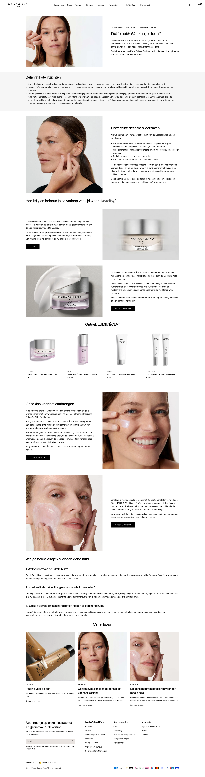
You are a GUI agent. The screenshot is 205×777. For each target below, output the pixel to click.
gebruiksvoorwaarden (63, 746)
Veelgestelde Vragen (121, 739)
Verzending (117, 731)
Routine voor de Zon (38, 688)
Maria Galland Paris (39, 768)
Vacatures (89, 739)
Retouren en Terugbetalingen (124, 735)
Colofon (145, 735)
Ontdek (32, 246)
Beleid (144, 731)
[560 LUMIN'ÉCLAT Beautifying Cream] (44, 349)
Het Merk (88, 726)
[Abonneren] (73, 741)
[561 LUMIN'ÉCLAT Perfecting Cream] (122, 349)
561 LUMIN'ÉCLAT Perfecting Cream (121, 374)
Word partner (118, 743)
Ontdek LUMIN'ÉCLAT (123, 308)
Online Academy (91, 743)
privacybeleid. (30, 749)
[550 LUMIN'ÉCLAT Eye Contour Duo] (161, 349)
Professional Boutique (93, 747)
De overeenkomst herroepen (96, 751)
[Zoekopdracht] (190, 5)
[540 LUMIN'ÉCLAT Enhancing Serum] (83, 349)
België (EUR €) (47, 762)
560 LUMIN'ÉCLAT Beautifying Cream (43, 374)
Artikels (88, 731)
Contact (116, 726)
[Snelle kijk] (58, 336)
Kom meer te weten (33, 701)
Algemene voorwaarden (151, 726)
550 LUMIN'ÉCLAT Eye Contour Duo (160, 374)
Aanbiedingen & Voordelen (95, 735)
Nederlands (30, 763)
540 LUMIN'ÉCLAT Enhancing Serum (82, 374)
